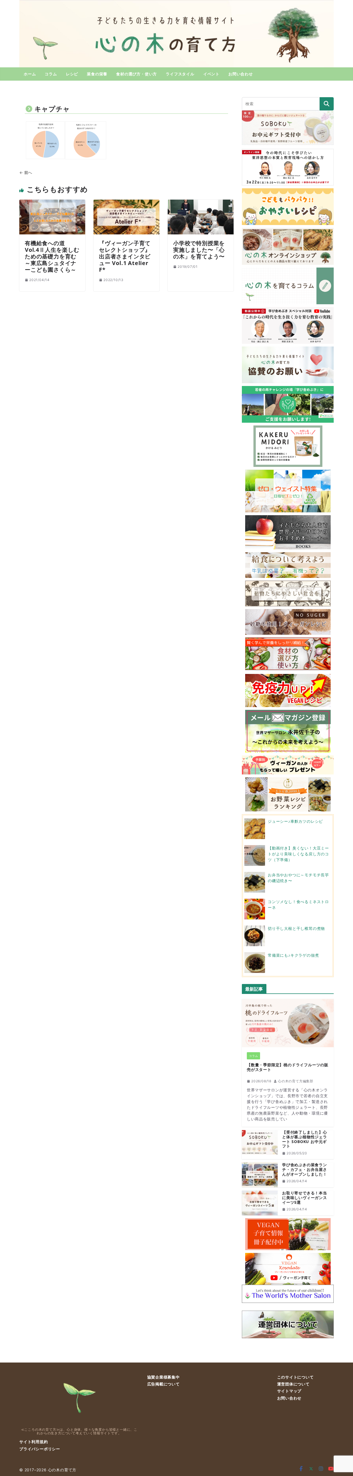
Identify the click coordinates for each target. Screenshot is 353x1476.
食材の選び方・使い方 (136, 74)
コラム (51, 74)
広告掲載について (163, 1384)
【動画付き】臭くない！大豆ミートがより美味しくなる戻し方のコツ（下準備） (298, 854)
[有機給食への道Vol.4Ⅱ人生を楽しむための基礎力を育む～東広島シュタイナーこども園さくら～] (52, 203)
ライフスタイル (180, 74)
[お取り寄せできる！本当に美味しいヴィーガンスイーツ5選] (260, 1203)
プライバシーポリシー (39, 1448)
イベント (211, 74)
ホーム (30, 74)
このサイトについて (295, 1377)
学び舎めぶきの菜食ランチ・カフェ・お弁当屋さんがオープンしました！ (304, 1169)
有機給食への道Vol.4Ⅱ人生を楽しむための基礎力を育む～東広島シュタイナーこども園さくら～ (52, 256)
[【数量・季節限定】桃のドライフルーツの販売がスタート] (288, 1023)
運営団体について (293, 1384)
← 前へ (25, 172)
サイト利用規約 (33, 1441)
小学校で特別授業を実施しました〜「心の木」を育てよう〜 (199, 249)
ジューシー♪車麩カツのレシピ (295, 821)
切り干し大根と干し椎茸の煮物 (296, 928)
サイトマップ (289, 1390)
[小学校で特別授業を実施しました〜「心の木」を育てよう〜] (201, 203)
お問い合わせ (240, 74)
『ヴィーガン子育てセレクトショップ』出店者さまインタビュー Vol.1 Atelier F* (125, 256)
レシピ (72, 74)
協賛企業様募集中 (163, 1377)
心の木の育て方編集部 (295, 1081)
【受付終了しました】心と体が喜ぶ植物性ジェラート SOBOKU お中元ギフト (304, 1139)
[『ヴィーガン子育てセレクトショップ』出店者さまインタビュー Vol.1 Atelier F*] (126, 203)
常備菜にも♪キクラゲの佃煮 (293, 955)
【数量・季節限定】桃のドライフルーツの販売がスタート (287, 1067)
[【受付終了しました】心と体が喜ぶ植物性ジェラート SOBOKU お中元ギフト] (260, 1144)
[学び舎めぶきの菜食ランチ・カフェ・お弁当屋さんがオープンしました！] (260, 1174)
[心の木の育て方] (176, 3)
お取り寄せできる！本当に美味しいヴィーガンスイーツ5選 (304, 1198)
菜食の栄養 (97, 74)
